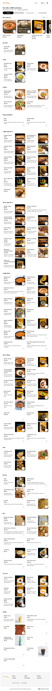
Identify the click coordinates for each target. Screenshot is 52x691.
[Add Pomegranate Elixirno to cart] (23, 655)
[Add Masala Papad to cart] (46, 125)
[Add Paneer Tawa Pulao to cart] (46, 534)
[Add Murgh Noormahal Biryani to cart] (23, 524)
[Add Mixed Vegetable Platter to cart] (46, 153)
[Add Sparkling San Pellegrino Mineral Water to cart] (23, 644)
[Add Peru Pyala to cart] (23, 633)
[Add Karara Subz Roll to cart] (23, 174)
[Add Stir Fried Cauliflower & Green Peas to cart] (46, 348)
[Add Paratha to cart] (23, 507)
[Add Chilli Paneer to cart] (23, 196)
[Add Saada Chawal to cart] (46, 545)
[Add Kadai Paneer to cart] (46, 316)
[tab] (8, 12)
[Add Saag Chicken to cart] (46, 419)
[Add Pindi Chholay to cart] (23, 468)
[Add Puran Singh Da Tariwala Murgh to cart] (23, 376)
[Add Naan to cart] (23, 485)
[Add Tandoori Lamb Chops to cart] (23, 245)
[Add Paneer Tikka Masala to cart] (23, 338)
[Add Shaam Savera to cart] (46, 294)
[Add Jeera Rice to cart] (23, 556)
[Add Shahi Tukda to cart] (46, 584)
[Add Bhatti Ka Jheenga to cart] (46, 245)
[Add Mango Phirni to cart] (46, 594)
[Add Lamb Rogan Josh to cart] (46, 441)
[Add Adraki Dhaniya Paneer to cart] (46, 283)
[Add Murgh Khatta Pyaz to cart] (23, 441)
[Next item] (47, 17)
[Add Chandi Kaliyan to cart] (46, 223)
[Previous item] (43, 17)
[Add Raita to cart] (23, 125)
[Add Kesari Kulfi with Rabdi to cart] (23, 605)
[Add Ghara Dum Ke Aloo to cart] (23, 294)
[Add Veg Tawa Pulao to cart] (23, 567)
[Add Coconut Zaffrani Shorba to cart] (23, 81)
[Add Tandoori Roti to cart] (46, 496)
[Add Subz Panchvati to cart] (23, 316)
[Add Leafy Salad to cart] (46, 108)
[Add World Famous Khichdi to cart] (23, 534)
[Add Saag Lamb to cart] (23, 419)
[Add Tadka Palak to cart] (46, 305)
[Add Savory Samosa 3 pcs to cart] (46, 185)
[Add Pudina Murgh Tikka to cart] (46, 256)
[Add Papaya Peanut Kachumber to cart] (23, 97)
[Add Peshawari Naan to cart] (46, 507)
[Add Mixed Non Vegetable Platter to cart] (23, 256)
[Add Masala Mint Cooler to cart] (46, 622)
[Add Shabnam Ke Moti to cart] (46, 163)
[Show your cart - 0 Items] (47, 3)
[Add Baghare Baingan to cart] (23, 305)
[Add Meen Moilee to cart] (46, 398)
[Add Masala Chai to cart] (46, 633)
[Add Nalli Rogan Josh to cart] (46, 387)
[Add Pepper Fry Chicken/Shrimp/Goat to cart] (23, 267)
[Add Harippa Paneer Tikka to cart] (23, 142)
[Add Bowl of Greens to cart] (23, 108)
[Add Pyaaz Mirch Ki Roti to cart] (23, 496)
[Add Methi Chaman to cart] (46, 338)
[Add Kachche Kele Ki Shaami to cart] (23, 163)
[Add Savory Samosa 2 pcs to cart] (23, 185)
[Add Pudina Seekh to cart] (23, 234)
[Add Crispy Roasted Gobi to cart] (46, 174)
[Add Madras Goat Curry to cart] (46, 430)
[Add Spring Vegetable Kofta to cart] (23, 327)
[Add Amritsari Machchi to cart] (46, 234)
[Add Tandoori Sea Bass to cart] (46, 213)
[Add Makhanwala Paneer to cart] (23, 283)
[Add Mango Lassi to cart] (23, 622)
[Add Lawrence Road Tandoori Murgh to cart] (23, 223)
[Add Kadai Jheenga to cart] (46, 408)
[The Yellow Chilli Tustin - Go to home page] (6, 3)
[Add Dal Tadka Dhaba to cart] (46, 458)
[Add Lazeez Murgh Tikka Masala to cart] (44, 31)
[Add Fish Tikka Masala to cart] (23, 408)
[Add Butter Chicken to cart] (14, 31)
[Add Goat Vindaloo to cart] (23, 430)
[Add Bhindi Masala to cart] (46, 327)
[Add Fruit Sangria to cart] (46, 655)
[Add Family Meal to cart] (29, 31)
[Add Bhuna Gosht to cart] (23, 398)
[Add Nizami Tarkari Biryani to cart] (23, 545)
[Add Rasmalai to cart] (23, 594)
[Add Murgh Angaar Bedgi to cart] (23, 213)
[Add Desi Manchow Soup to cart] (23, 70)
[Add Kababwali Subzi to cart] (23, 348)
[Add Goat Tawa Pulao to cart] (46, 567)
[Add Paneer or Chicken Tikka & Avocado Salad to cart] (46, 97)
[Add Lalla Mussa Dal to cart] (23, 458)
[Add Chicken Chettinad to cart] (23, 387)
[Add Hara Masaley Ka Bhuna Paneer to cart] (46, 142)
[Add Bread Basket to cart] (46, 485)
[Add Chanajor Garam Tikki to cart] (23, 153)
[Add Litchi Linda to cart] (46, 644)
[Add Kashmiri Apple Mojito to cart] (23, 665)
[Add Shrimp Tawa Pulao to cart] (46, 556)
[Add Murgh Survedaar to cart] (46, 376)
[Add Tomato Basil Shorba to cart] (46, 70)
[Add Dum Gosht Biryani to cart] (46, 524)
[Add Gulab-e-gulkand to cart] (23, 584)
